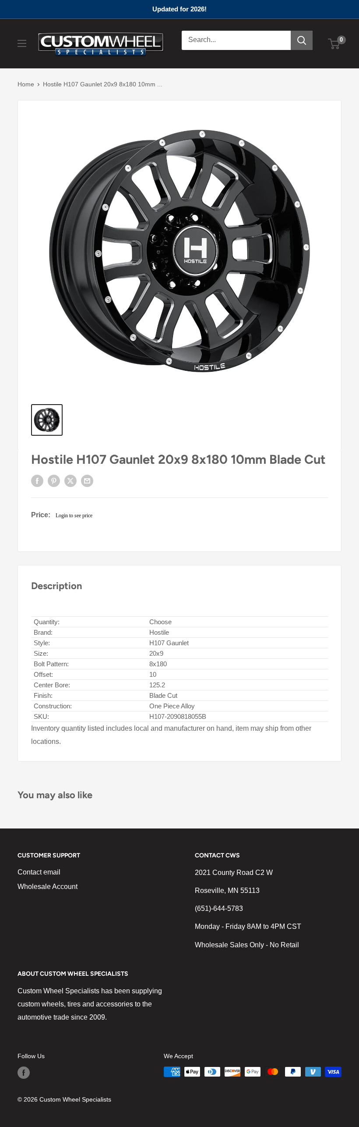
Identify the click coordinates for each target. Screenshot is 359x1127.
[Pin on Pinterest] (54, 481)
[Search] (302, 40)
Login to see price (74, 515)
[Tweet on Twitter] (70, 481)
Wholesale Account (47, 886)
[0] (334, 44)
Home (26, 84)
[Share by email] (87, 481)
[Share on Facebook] (37, 481)
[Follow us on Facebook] (24, 1073)
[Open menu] (22, 43)
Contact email (39, 872)
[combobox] (236, 40)
